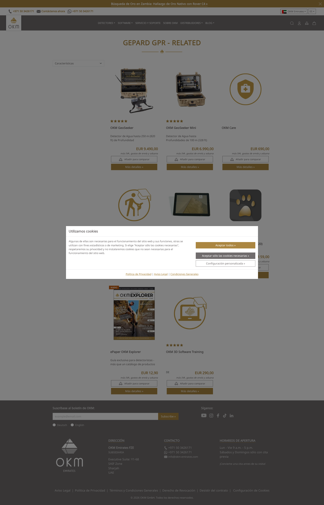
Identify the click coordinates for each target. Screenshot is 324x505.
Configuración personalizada (224, 263)
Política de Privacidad (138, 274)
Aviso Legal (161, 274)
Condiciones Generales (184, 274)
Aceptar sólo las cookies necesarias (224, 256)
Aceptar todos (224, 245)
